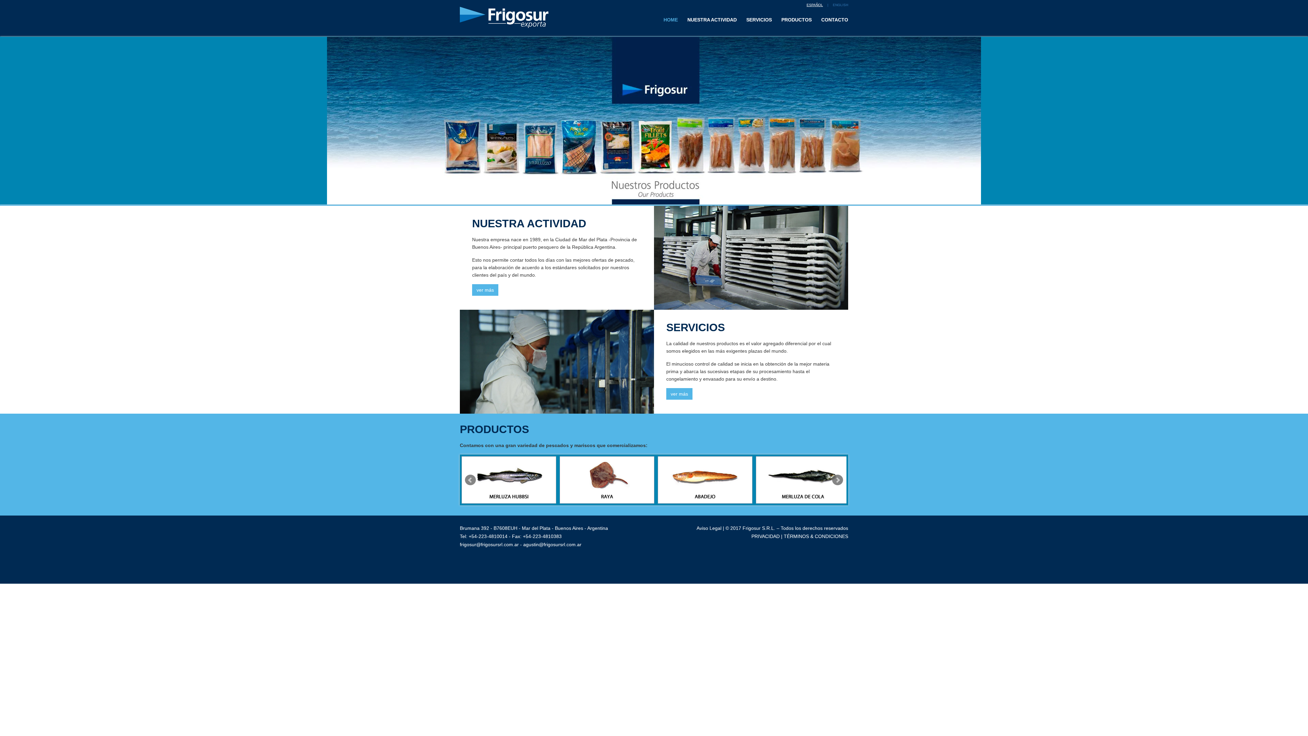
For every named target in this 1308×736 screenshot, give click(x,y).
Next (837, 480)
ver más (485, 290)
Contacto (834, 19)
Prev (470, 480)
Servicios (759, 19)
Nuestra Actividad (712, 19)
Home (673, 19)
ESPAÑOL (815, 5)
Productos (796, 19)
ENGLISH (840, 5)
